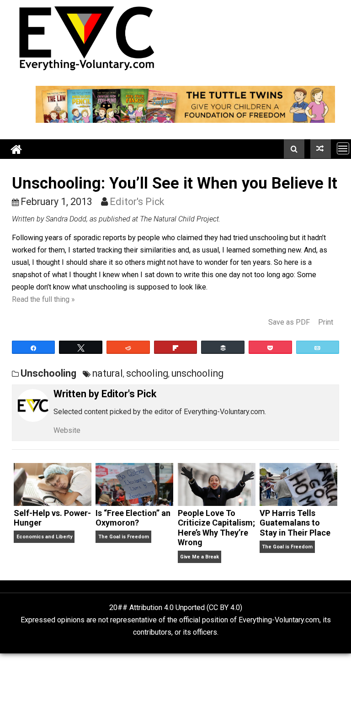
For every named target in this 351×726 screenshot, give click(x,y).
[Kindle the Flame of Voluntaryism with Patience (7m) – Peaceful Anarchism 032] (320, 148)
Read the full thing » (43, 299)
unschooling (197, 373)
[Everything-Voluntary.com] (16, 149)
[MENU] (343, 148)
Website (66, 430)
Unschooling (48, 373)
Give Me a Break (199, 557)
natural (107, 373)
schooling (147, 373)
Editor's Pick (137, 201)
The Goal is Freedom (123, 537)
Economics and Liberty (44, 537)
